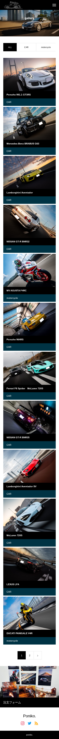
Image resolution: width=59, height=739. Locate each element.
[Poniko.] (13, 5)
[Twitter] (29, 723)
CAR (26, 47)
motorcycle (46, 47)
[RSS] (36, 723)
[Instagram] (22, 723)
